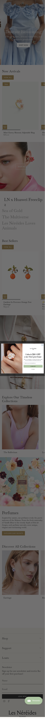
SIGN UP (33, 366)
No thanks (33, 369)
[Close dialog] (42, 345)
